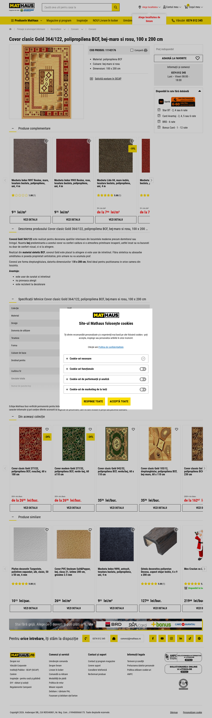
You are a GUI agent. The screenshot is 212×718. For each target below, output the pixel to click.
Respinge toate (93, 401)
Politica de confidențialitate (111, 347)
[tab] (106, 359)
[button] (78, 359)
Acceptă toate (119, 401)
